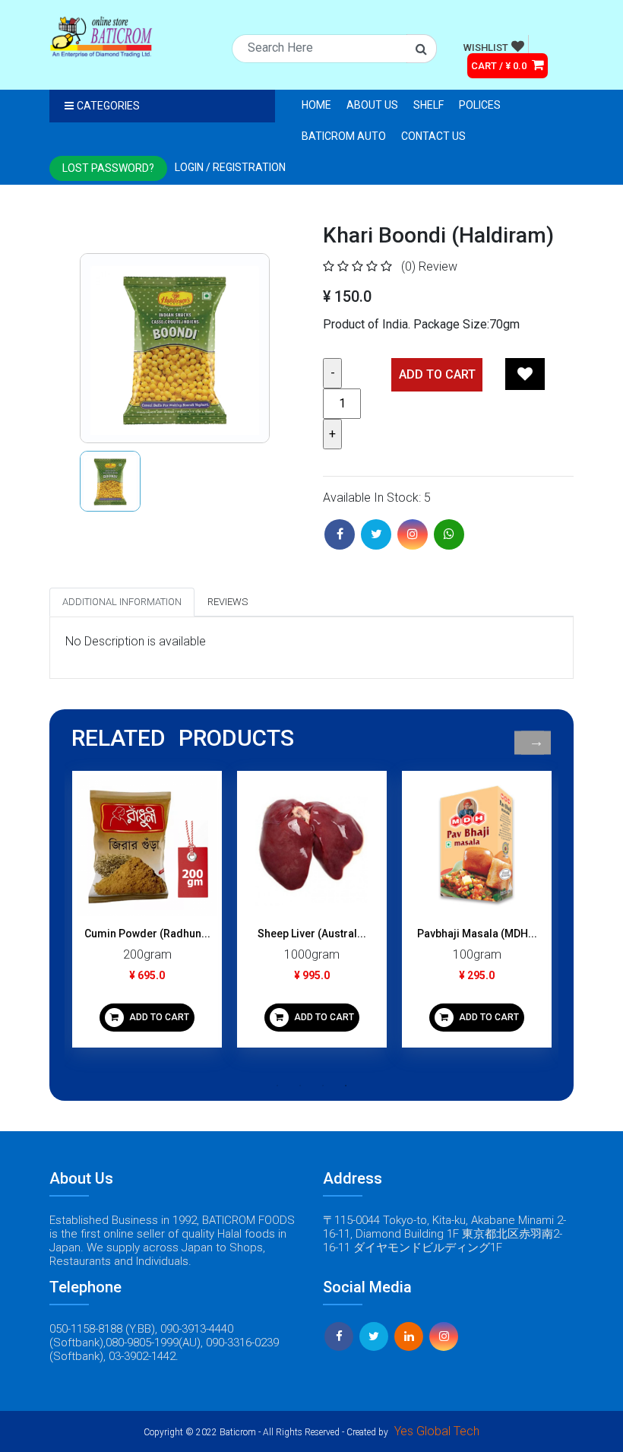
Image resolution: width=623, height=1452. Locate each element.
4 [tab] (345, 1085)
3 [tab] (322, 1085)
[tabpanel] (147, 915)
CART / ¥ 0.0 (500, 65)
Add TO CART (437, 374)
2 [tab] (300, 1085)
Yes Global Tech (436, 1431)
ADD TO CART (158, 1017)
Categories (108, 106)
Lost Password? (108, 168)
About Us (372, 105)
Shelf (428, 105)
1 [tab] (277, 1085)
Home (316, 105)
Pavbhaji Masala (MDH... (477, 933)
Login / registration (230, 167)
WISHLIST (485, 47)
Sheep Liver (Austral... (312, 933)
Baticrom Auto (344, 136)
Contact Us (433, 136)
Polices (480, 105)
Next (536, 742)
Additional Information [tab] (122, 601)
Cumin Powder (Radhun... (147, 933)
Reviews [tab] (227, 601)
